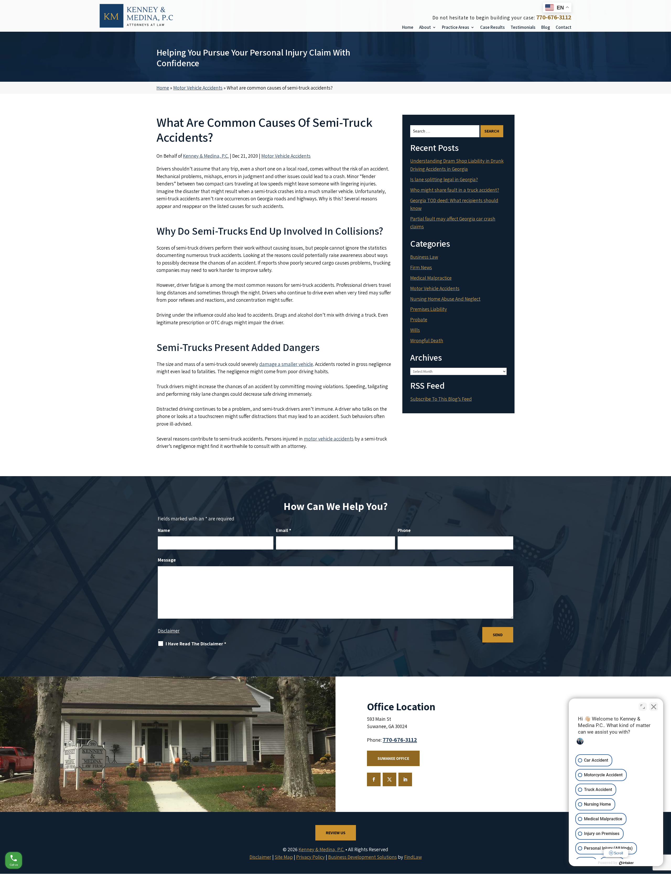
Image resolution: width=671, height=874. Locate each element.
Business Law (424, 257)
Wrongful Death (426, 340)
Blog (545, 27)
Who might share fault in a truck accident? (454, 190)
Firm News (421, 267)
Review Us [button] (335, 832)
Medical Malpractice (431, 278)
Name (164, 530)
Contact (563, 27)
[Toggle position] (642, 706)
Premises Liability (428, 309)
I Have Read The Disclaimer (196, 643)
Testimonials (523, 27)
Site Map (284, 857)
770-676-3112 (553, 17)
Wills (415, 330)
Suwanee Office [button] (393, 758)
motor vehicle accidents (329, 439)
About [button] (425, 27)
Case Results (492, 27)
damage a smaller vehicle (286, 364)
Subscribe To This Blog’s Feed (441, 399)
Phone (404, 530)
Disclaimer (169, 631)
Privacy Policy (310, 857)
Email (283, 530)
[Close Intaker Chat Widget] (654, 706)
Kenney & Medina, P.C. (206, 156)
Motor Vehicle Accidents (286, 156)
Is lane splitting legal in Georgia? (444, 179)
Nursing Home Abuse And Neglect (445, 299)
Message (167, 560)
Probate (418, 319)
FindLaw (413, 857)
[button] (666, 836)
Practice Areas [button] (455, 27)
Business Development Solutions (362, 857)
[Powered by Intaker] (626, 863)
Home (407, 27)
